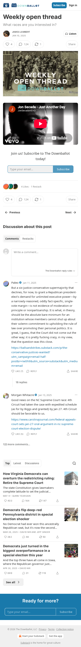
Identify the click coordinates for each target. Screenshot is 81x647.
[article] (40, 487)
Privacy (42, 629)
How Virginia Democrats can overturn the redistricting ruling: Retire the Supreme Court (29, 478)
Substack (25, 642)
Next (68, 212)
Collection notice (65, 629)
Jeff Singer (43, 532)
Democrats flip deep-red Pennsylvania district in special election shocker (28, 514)
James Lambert (21, 32)
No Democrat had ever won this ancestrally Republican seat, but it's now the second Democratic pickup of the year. (31, 525)
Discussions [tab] (32, 463)
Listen (72, 33)
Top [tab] (7, 463)
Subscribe (59, 5)
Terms (51, 629)
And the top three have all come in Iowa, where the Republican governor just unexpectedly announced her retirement (29, 562)
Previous (14, 212)
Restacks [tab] (27, 238)
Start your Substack (33, 636)
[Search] (74, 463)
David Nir (25, 532)
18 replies (21, 382)
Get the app (55, 636)
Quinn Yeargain (21, 496)
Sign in (73, 5)
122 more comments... (16, 444)
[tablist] (19, 238)
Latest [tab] (17, 463)
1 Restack (36, 186)
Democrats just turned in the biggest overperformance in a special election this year (26, 550)
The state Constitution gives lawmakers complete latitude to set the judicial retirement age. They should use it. (28, 489)
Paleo (14, 282)
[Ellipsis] (76, 283)
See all (10, 582)
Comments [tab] (12, 238)
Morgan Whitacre (22, 395)
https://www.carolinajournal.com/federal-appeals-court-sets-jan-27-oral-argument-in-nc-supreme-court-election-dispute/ (43, 424)
